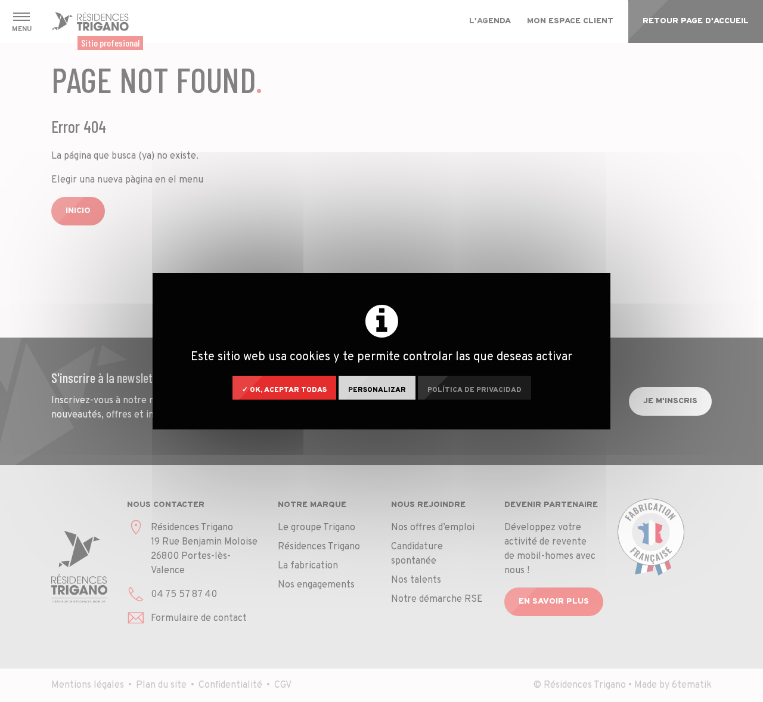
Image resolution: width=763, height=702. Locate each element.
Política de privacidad (474, 390)
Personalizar (377, 390)
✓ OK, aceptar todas (284, 390)
